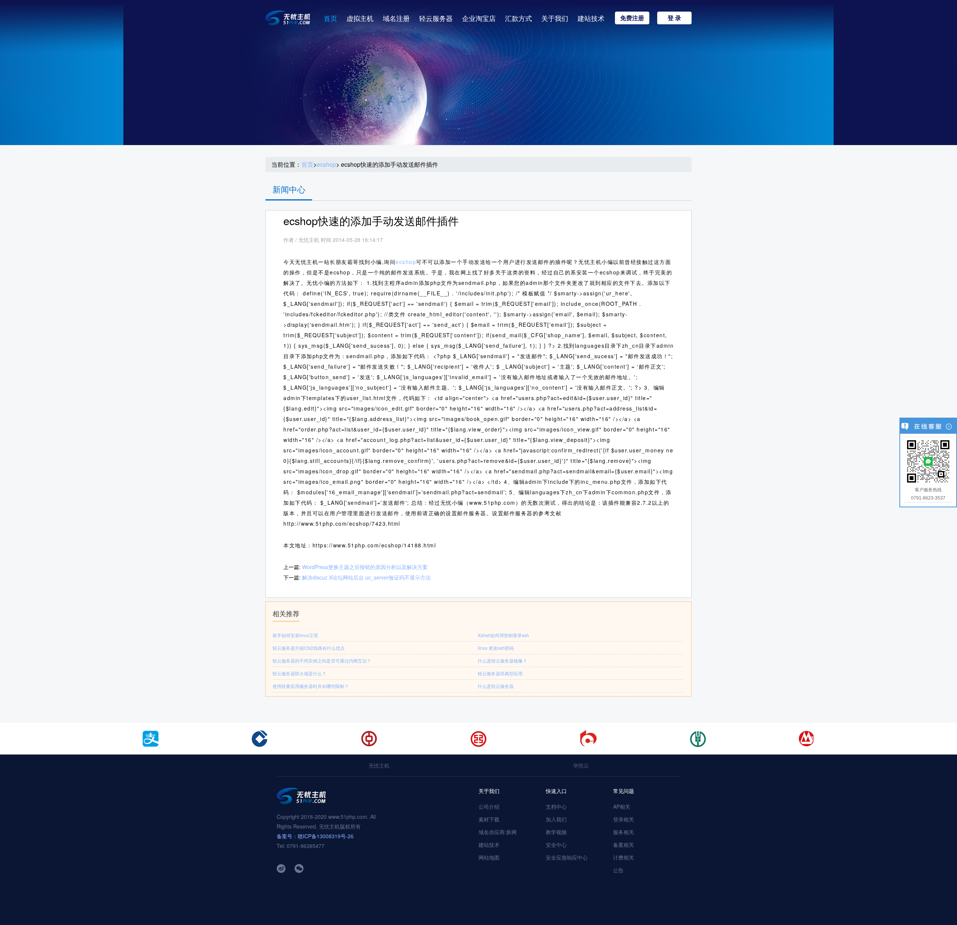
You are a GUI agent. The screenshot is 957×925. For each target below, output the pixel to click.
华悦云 (581, 765)
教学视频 (556, 832)
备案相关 (623, 844)
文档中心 (556, 806)
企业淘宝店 (479, 18)
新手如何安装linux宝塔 (295, 635)
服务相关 (623, 832)
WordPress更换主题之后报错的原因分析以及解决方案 (365, 567)
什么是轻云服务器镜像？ (502, 660)
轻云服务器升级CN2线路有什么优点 (309, 648)
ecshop (326, 165)
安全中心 (556, 844)
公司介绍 (488, 806)
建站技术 (591, 18)
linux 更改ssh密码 (496, 648)
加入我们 (556, 819)
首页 (330, 18)
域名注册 (396, 18)
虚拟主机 (360, 18)
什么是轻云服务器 (496, 686)
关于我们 (554, 18)
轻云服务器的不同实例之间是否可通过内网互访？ (322, 660)
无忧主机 (379, 765)
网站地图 (488, 857)
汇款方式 (518, 18)
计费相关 (623, 857)
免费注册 (632, 17)
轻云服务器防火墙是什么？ (299, 673)
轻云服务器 (436, 18)
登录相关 (623, 819)
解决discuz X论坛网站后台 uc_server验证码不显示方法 (366, 577)
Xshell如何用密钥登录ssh (503, 635)
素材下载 (488, 819)
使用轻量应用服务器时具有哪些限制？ (311, 686)
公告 (618, 870)
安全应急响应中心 (567, 857)
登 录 (674, 17)
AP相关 (621, 806)
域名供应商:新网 (497, 832)
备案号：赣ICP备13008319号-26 (315, 836)
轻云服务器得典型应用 (500, 673)
